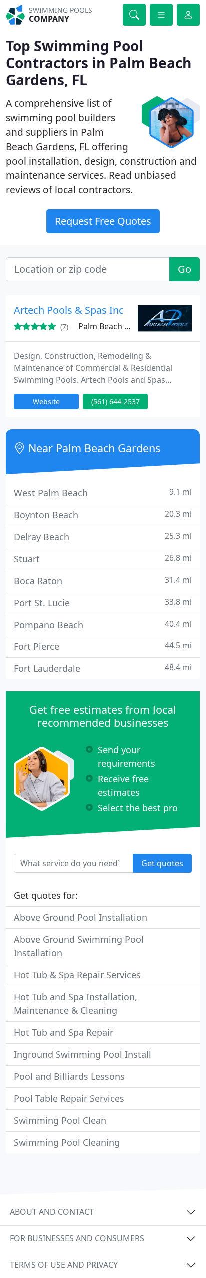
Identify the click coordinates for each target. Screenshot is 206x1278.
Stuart (103, 558)
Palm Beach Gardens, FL (123, 326)
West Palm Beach (103, 492)
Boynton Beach (103, 514)
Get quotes (163, 863)
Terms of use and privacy (64, 1264)
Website (46, 401)
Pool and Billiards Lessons (69, 1076)
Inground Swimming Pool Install (83, 1054)
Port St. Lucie (103, 602)
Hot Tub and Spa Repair (64, 1032)
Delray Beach (103, 536)
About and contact (52, 1211)
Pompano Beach (103, 624)
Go (185, 269)
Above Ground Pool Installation (81, 917)
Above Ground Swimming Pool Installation (79, 946)
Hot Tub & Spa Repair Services (77, 975)
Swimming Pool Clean (60, 1120)
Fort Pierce (103, 646)
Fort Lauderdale (103, 668)
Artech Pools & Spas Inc (69, 310)
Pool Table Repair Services (69, 1098)
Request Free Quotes (103, 221)
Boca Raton (103, 580)
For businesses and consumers (77, 1238)
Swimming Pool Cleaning (67, 1142)
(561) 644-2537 (116, 401)
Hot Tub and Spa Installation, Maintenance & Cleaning (76, 1003)
